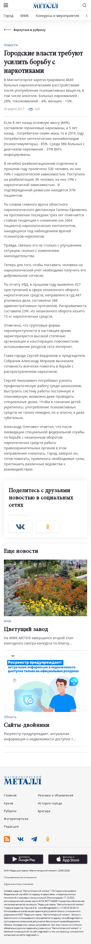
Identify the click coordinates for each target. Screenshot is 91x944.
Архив (8, 803)
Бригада (44, 811)
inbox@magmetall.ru (48, 907)
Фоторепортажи (16, 819)
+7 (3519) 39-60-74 (69, 907)
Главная (10, 795)
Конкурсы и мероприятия (58, 15)
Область (10, 717)
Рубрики (10, 811)
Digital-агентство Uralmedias (18, 884)
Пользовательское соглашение (20, 877)
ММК (24, 15)
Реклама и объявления (56, 795)
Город (8, 15)
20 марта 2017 (14, 109)
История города (50, 803)
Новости (11, 45)
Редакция (11, 826)
